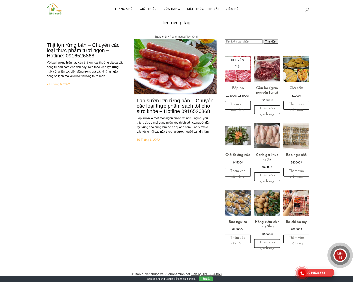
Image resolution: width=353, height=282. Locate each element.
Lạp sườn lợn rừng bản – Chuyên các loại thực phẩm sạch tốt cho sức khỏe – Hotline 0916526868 (175, 106)
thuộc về (157, 274)
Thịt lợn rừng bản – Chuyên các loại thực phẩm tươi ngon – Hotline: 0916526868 (83, 50)
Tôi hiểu (205, 279)
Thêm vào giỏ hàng (237, 106)
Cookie (169, 279)
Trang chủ (160, 36)
